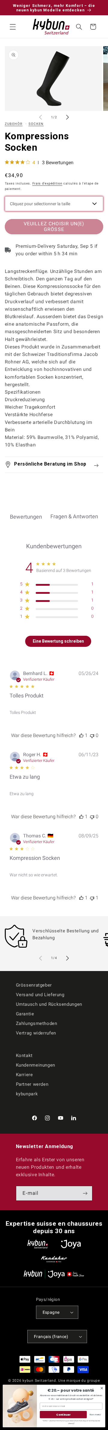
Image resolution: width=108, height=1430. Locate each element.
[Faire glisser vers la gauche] (40, 117)
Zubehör (14, 124)
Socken (36, 124)
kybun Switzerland (39, 1380)
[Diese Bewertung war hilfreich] (81, 735)
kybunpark (27, 1094)
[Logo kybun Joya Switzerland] (54, 1274)
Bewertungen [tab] (26, 517)
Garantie (25, 1014)
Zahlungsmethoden (36, 1023)
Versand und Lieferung (40, 994)
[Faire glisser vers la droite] (67, 117)
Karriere (24, 1074)
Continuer (63, 1415)
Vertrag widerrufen (36, 1033)
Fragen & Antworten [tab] (74, 516)
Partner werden (32, 1084)
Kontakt (24, 1055)
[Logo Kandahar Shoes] (54, 1259)
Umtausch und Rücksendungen (49, 1004)
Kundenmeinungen (35, 1065)
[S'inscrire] (85, 1193)
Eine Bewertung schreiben (58, 641)
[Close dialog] (101, 1388)
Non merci (95, 1414)
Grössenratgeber (34, 985)
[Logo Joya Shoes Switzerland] (71, 1244)
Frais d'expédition (47, 183)
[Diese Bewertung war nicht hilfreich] (92, 735)
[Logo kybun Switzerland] (37, 1244)
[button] (13, 27)
